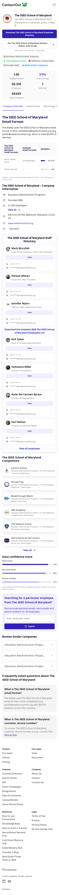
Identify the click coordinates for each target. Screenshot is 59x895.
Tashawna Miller (21, 366)
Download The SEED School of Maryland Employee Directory (29, 33)
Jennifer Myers (20, 303)
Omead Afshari (20, 275)
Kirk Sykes (17, 339)
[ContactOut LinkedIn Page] (3, 881)
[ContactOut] (15, 4)
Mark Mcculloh (20, 248)
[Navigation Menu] (54, 4)
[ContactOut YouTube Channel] (9, 881)
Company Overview (13, 106)
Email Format (33, 106)
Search (31, 626)
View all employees (29, 448)
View (30, 257)
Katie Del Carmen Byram (26, 394)
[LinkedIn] (15, 25)
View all (27, 550)
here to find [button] (10, 734)
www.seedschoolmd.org (20, 223)
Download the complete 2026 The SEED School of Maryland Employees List (29, 331)
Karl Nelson (18, 422)
